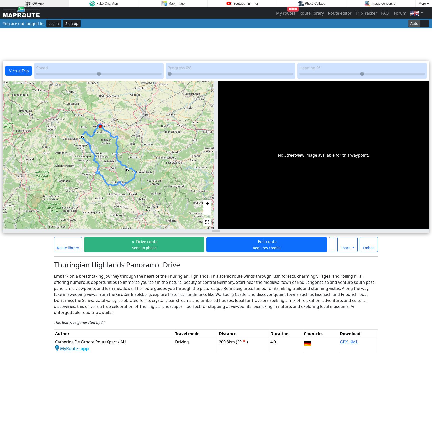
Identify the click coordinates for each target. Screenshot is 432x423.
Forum (399, 13)
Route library (312, 13)
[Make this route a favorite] (332, 244)
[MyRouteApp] (72, 348)
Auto (414, 23)
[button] (127, 168)
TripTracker (366, 13)
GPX (344, 342)
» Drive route (144, 244)
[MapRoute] (21, 13)
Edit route (266, 244)
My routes (286, 12)
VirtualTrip (18, 71)
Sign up (72, 23)
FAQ (385, 13)
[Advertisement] (216, 44)
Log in (54, 23)
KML (354, 342)
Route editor (340, 13)
